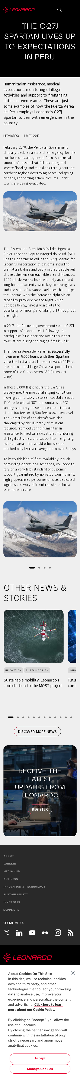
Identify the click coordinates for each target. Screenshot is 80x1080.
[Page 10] (60, 717)
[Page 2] (39, 567)
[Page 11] (65, 717)
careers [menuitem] (10, 864)
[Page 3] (44, 567)
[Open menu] (72, 10)
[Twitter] (6, 932)
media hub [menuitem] (11, 871)
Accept (40, 1058)
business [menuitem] (10, 879)
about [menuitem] (8, 856)
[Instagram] (58, 932)
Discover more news (37, 732)
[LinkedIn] (19, 932)
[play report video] (40, 529)
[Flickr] (45, 932)
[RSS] (70, 932)
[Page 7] (44, 717)
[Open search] (59, 10)
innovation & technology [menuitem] (24, 887)
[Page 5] (33, 717)
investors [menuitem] (11, 902)
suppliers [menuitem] (11, 910)
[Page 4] (49, 567)
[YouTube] (32, 932)
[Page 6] (39, 717)
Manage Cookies (40, 1069)
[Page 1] (32, 567)
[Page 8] (49, 717)
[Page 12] (71, 717)
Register (40, 809)
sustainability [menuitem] (15, 894)
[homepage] (19, 10)
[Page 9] (55, 717)
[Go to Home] (40, 957)
